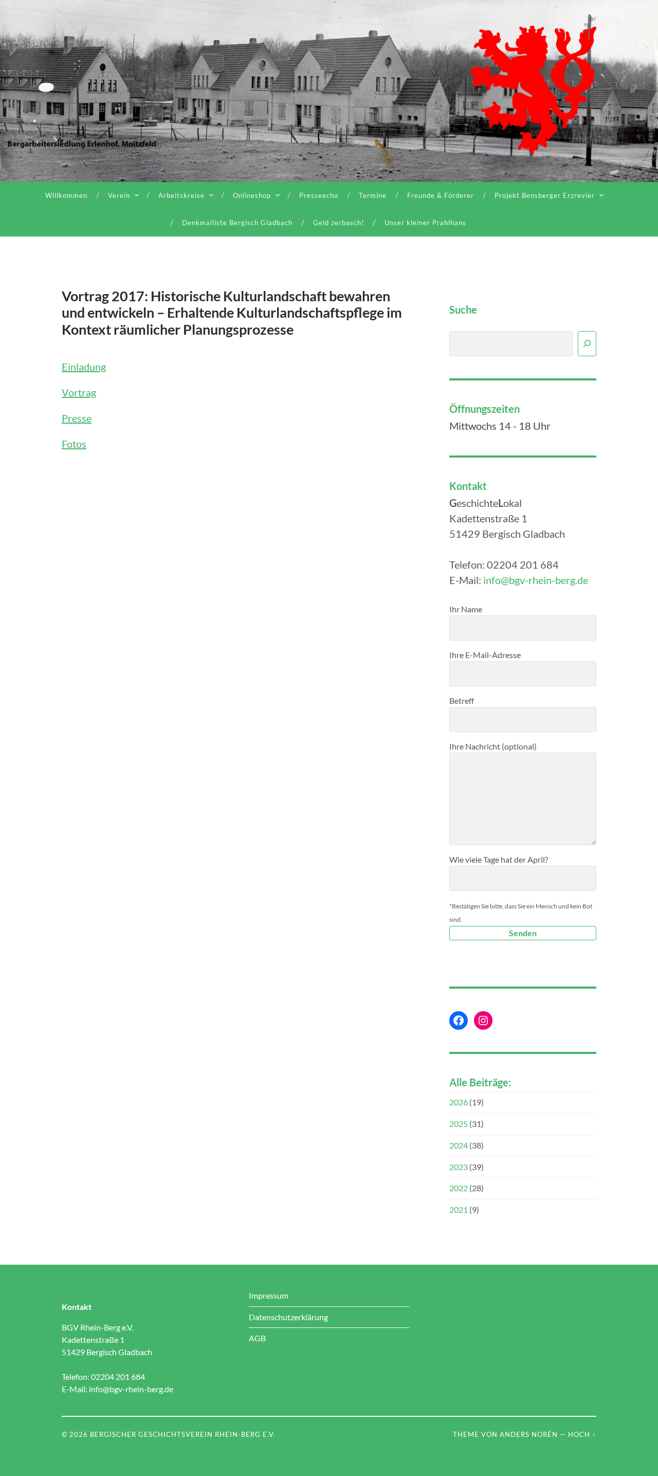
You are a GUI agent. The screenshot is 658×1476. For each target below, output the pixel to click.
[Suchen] (587, 343)
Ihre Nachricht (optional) (493, 746)
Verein (119, 195)
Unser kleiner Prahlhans (425, 222)
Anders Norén (529, 1434)
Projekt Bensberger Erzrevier (545, 195)
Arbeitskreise (181, 195)
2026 (458, 1102)
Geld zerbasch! (338, 222)
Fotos (74, 444)
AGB (257, 1338)
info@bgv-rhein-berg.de (535, 580)
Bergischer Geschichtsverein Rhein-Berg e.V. (183, 1434)
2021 (458, 1209)
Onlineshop (252, 195)
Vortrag (79, 392)
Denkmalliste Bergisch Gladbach (237, 222)
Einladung (84, 366)
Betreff (461, 700)
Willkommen (66, 195)
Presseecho (318, 195)
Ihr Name (465, 609)
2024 (458, 1145)
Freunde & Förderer (440, 195)
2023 (458, 1167)
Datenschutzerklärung (288, 1317)
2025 (458, 1123)
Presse (77, 418)
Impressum (268, 1295)
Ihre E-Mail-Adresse (485, 655)
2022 (458, 1188)
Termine (373, 195)
